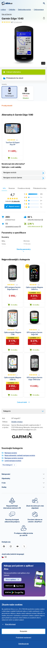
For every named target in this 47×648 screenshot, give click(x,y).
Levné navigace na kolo (13, 461)
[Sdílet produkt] (43, 18)
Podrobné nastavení (23, 638)
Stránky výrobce (17, 422)
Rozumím (23, 631)
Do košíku (14, 158)
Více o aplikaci (11, 579)
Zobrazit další (22, 402)
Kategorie (6, 411)
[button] (23, 474)
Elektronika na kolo (24, 9)
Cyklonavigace (39, 9)
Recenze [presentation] (12, 188)
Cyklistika (12, 9)
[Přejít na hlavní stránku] (7, 3)
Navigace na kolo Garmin (12, 178)
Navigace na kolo (9, 172)
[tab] (4, 188)
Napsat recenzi (14, 206)
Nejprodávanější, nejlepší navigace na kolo (20, 455)
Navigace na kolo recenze (14, 458)
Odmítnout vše (23, 644)
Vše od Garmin (7, 14)
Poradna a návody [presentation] (24, 188)
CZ (6, 557)
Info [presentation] (4, 188)
